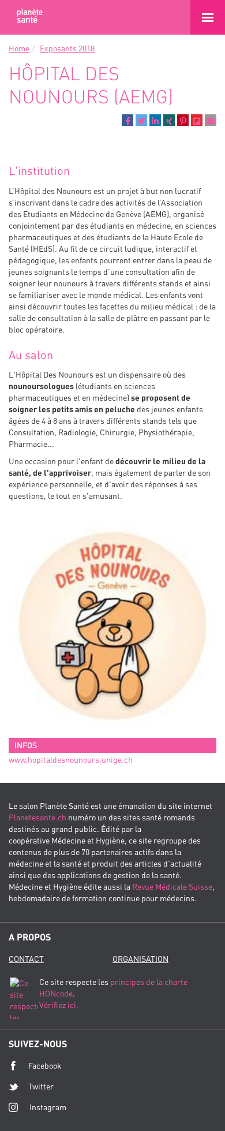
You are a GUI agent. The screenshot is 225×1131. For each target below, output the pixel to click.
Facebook (45, 1065)
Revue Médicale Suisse (172, 886)
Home (19, 48)
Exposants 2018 (67, 48)
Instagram (47, 1107)
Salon (29, 17)
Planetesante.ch (37, 817)
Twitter (41, 1086)
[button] (127, 120)
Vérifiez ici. (58, 1005)
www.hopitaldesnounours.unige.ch (71, 759)
